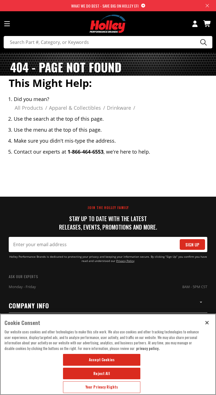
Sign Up (192, 245)
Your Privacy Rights (102, 387)
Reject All (101, 373)
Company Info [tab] (29, 305)
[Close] (207, 323)
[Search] (202, 42)
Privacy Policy (125, 261)
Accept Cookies (101, 359)
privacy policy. (148, 348)
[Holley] (108, 24)
